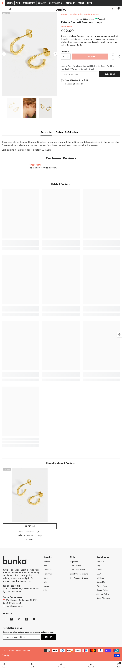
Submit (48, 637)
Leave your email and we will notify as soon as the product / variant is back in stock (87, 67)
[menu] (3, 9)
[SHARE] (118, 57)
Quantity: (65, 51)
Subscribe (110, 74)
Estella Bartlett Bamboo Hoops (29, 535)
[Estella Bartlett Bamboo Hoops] (30, 495)
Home (64, 14)
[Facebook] (4, 619)
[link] (20, 244)
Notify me (30, 526)
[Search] (10, 9)
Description (46, 132)
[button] (4, 54)
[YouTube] (34, 619)
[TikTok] (26, 619)
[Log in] (112, 9)
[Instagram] (11, 619)
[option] (29, 54)
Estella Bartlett (66, 26)
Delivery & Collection (67, 132)
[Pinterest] (19, 619)
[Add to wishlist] (113, 57)
